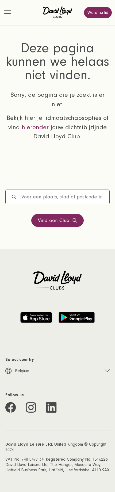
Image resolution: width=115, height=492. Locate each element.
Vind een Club (53, 220)
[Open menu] (7, 13)
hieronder (35, 127)
